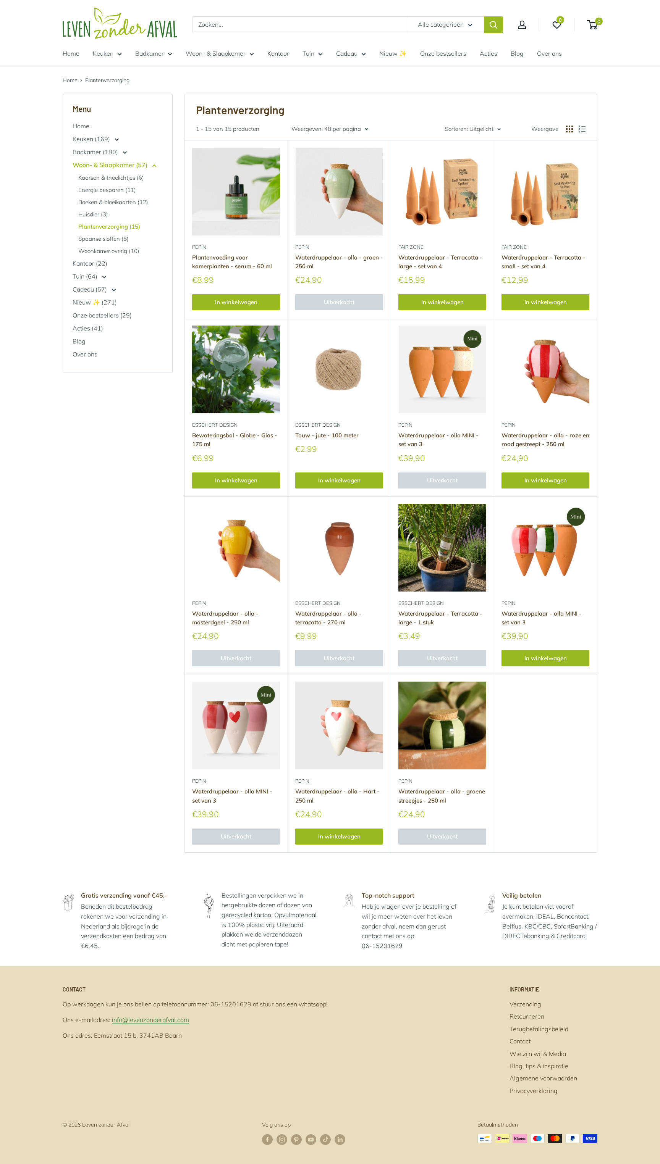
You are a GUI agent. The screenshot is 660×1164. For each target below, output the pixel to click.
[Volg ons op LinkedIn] (340, 1139)
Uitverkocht (339, 302)
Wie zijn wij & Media (538, 1054)
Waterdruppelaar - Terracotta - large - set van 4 (440, 262)
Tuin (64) (86, 276)
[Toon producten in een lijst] (582, 129)
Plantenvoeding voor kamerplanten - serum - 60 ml (232, 262)
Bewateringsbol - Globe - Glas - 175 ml (234, 440)
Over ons (549, 53)
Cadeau (347, 53)
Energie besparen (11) (107, 189)
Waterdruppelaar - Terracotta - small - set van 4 (543, 262)
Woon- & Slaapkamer (216, 53)
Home (71, 53)
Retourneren (527, 1016)
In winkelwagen (236, 302)
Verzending (525, 1004)
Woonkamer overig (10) (108, 251)
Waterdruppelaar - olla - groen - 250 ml (339, 262)
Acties (488, 53)
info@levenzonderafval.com (150, 1020)
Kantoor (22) (90, 263)
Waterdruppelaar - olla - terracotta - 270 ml (328, 618)
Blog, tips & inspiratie (539, 1066)
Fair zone (411, 247)
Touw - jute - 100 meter (327, 435)
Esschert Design (215, 425)
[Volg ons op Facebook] (267, 1139)
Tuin (308, 53)
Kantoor (278, 53)
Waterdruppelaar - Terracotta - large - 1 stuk (440, 618)
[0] (592, 25)
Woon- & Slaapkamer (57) (111, 165)
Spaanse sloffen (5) (103, 238)
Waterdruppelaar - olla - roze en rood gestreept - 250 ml (545, 440)
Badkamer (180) (96, 152)
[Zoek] (493, 24)
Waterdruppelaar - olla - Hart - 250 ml (337, 796)
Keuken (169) (92, 139)
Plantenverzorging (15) (109, 226)
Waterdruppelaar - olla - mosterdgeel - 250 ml (225, 618)
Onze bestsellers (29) (102, 315)
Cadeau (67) (90, 289)
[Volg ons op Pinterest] (296, 1139)
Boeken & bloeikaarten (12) (113, 202)
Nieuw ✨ (393, 53)
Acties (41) (88, 328)
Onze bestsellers (443, 53)
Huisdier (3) (93, 214)
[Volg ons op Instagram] (282, 1139)
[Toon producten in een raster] (569, 129)
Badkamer (149, 53)
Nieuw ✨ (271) (95, 302)
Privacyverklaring (534, 1091)
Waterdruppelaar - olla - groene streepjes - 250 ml (441, 796)
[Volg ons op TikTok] (325, 1139)
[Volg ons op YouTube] (311, 1139)
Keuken (103, 53)
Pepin (199, 247)
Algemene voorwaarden (543, 1078)
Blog (517, 53)
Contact (520, 1041)
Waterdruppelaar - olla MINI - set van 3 (438, 440)
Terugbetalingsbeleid (539, 1029)
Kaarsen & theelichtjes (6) (111, 177)
